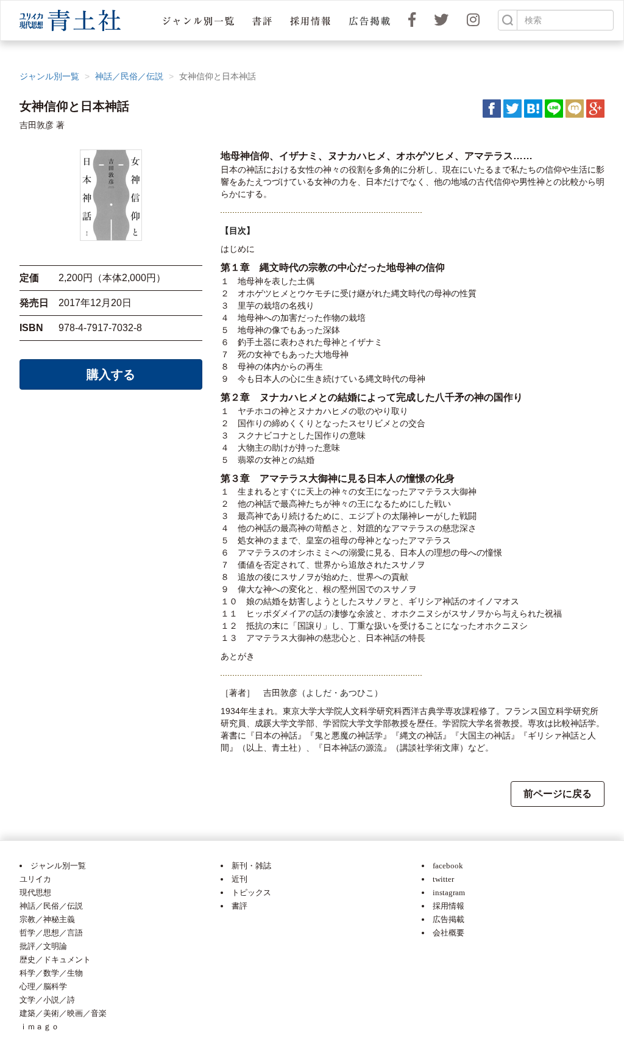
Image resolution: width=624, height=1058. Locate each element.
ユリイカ (35, 879)
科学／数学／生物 (51, 973)
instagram (449, 892)
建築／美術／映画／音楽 (63, 1013)
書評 (239, 905)
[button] (198, 20)
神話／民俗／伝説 (129, 76)
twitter (443, 879)
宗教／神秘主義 (47, 919)
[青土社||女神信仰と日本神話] (533, 108)
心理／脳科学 (43, 986)
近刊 (239, 879)
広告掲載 (448, 919)
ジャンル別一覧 (49, 76)
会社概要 (448, 932)
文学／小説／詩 (47, 999)
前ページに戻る (557, 793)
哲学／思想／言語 (51, 932)
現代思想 (35, 892)
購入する (111, 374)
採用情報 (448, 905)
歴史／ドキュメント (55, 959)
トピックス (251, 892)
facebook (448, 865)
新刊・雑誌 (251, 865)
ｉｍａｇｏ (39, 1026)
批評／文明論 (43, 946)
